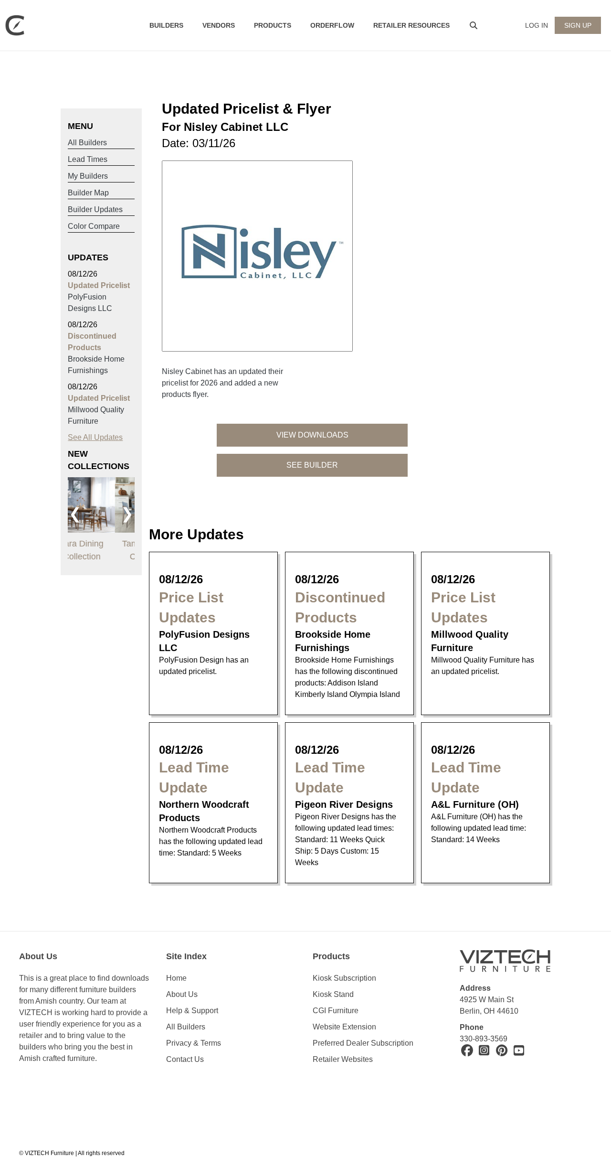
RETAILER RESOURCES (411, 25)
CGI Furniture (335, 1010)
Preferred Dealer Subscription (363, 1043)
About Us (182, 994)
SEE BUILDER (312, 465)
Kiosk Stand (333, 994)
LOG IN (536, 25)
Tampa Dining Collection (101, 550)
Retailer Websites (343, 1059)
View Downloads (312, 435)
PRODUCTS (272, 25)
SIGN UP (577, 25)
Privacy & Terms (193, 1043)
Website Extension (345, 1027)
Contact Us (185, 1059)
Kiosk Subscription (344, 978)
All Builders (185, 1027)
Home (176, 978)
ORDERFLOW (332, 25)
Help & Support (192, 1010)
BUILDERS (166, 25)
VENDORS (218, 25)
